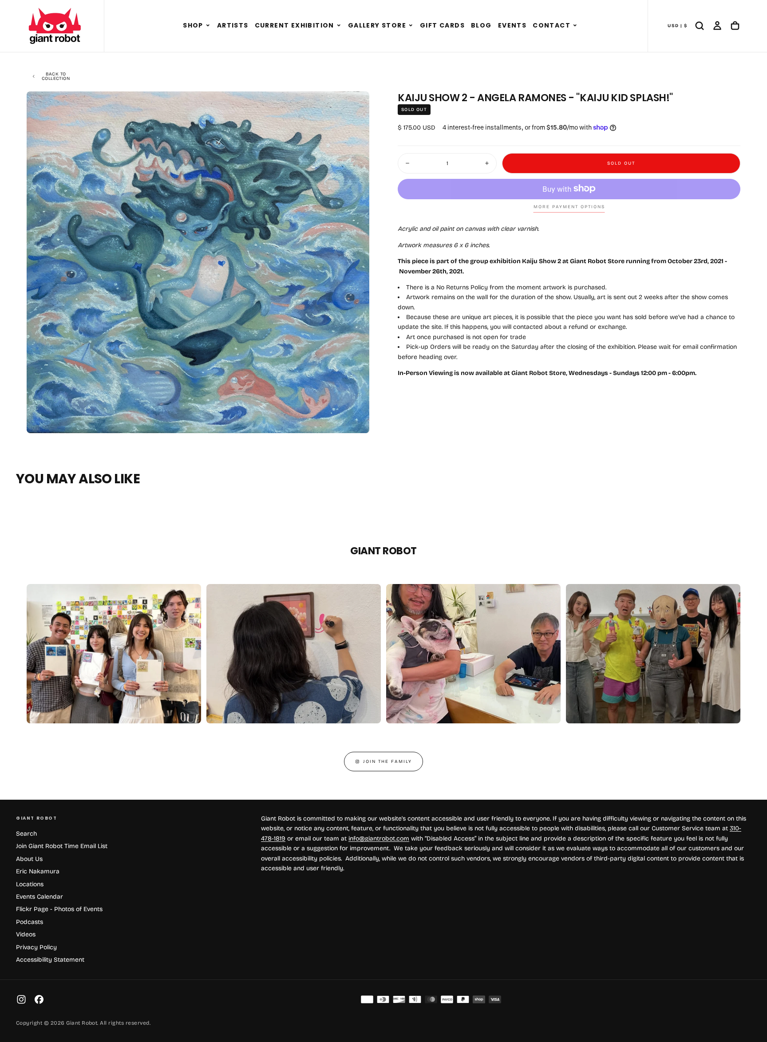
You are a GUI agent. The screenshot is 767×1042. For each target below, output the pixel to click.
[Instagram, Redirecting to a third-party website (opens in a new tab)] (21, 999)
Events (512, 25)
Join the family (387, 761)
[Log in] (717, 26)
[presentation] (355, 419)
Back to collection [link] (56, 76)
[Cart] (735, 26)
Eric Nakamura (37, 871)
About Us (29, 859)
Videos (26, 934)
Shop (193, 25)
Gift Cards (442, 25)
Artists (233, 25)
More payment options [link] (569, 206)
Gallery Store (377, 25)
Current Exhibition (294, 25)
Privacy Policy (36, 947)
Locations (29, 884)
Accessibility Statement (50, 959)
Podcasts (29, 922)
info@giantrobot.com (378, 838)
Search (26, 833)
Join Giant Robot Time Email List (61, 846)
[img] (367, 999)
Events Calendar (39, 896)
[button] (208, 26)
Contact (551, 25)
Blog (481, 25)
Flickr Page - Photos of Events (59, 909)
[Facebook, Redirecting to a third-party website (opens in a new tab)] (39, 999)
